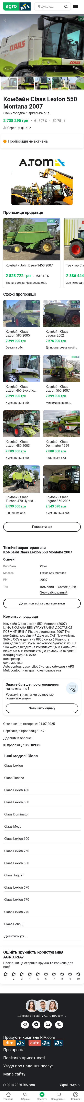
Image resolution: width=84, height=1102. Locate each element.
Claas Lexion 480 (16, 790)
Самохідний (67, 587)
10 (78, 978)
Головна (8, 1099)
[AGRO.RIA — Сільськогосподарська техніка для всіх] (18, 6)
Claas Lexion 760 (16, 851)
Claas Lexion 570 (16, 900)
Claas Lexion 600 (16, 839)
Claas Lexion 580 (16, 802)
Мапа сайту (14, 1074)
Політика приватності (24, 1057)
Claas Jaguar (13, 875)
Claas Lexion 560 (16, 863)
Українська (68, 1085)
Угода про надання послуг (28, 1066)
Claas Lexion (13, 765)
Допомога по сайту (42, 1015)
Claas (43, 566)
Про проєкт (14, 1049)
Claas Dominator (16, 814)
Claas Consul (13, 924)
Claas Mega (12, 826)
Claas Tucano (14, 778)
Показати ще (42, 527)
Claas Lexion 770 (16, 912)
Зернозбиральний (53, 592)
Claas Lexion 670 (16, 887)
